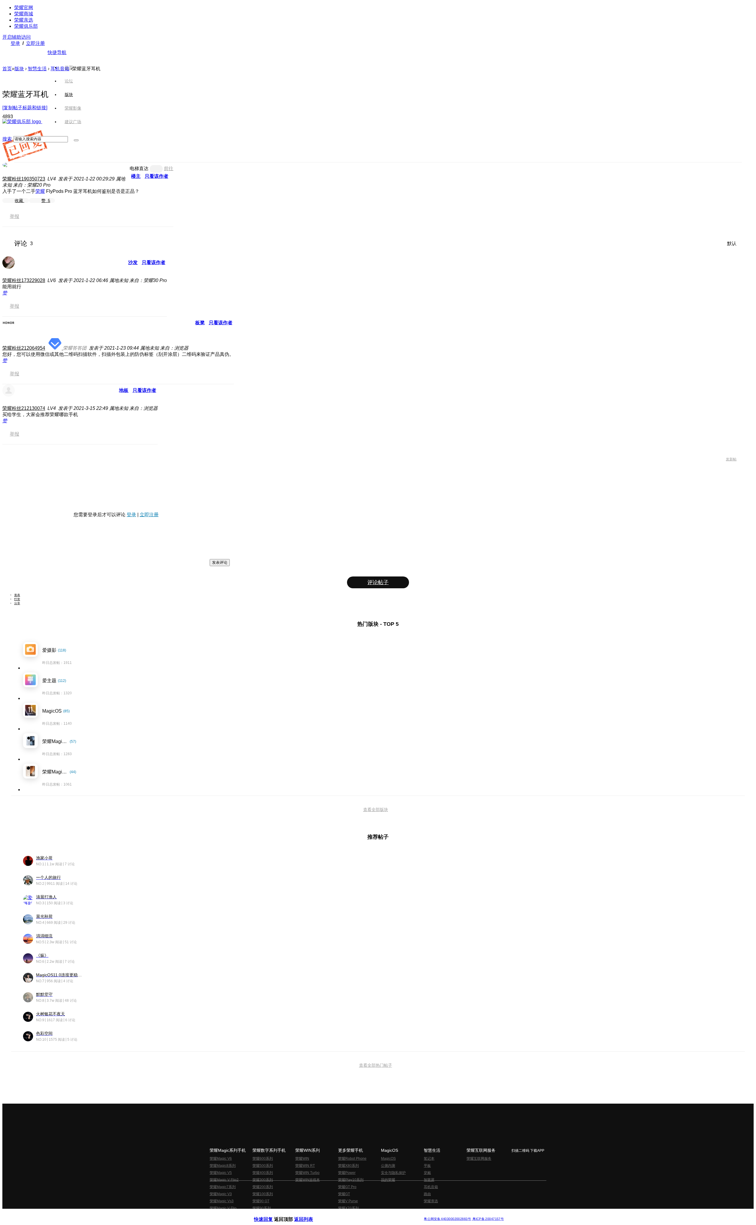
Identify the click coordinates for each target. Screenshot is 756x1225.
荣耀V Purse (348, 1201)
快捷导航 (57, 52)
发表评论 (219, 562)
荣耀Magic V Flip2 (224, 1180)
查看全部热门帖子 (375, 1065)
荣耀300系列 (262, 1180)
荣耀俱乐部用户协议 (269, 1214)
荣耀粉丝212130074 (23, 408)
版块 (19, 68)
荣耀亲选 (23, 19)
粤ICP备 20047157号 (488, 1219)
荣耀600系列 (262, 1158)
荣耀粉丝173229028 (23, 280)
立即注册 (35, 43)
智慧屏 (429, 1180)
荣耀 (40, 191)
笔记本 (429, 1158)
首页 (69, 67)
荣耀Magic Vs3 (222, 1201)
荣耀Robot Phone (352, 1158)
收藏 (19, 200)
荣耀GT (344, 1194)
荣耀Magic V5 (221, 1173)
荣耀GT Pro (347, 1187)
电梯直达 (139, 168)
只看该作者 (156, 176)
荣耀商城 (23, 13)
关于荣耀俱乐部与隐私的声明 (309, 1214)
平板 (427, 1166)
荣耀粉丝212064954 (23, 348)
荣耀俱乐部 (26, 26)
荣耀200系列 (262, 1187)
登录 (15, 43)
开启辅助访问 (16, 37)
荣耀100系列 (262, 1194)
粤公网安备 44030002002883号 (447, 1219)
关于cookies (342, 1214)
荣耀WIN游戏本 (307, 1180)
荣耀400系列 (262, 1173)
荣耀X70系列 (348, 1208)
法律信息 (358, 1214)
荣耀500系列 (262, 1166)
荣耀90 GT (260, 1201)
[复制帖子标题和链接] (24, 107)
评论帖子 (378, 582)
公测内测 (388, 1166)
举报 (14, 216)
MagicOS (388, 1158)
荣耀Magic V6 (221, 1158)
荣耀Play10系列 (351, 1180)
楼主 (136, 176)
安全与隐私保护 (393, 1173)
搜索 (7, 138)
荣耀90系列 (261, 1208)
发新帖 (731, 459)
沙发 (133, 262)
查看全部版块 (375, 809)
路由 (427, 1194)
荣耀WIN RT (305, 1166)
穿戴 (427, 1173)
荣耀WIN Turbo (307, 1173)
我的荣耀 (388, 1180)
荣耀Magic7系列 (223, 1187)
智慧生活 (37, 68)
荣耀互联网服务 (479, 1158)
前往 (168, 168)
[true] (76, 140)
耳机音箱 (431, 1187)
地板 (123, 390)
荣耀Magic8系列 (223, 1166)
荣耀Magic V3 (221, 1194)
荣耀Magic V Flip (223, 1208)
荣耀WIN (302, 1158)
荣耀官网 (23, 7)
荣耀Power (347, 1173)
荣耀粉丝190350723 (23, 178)
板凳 (200, 322)
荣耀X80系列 (348, 1166)
